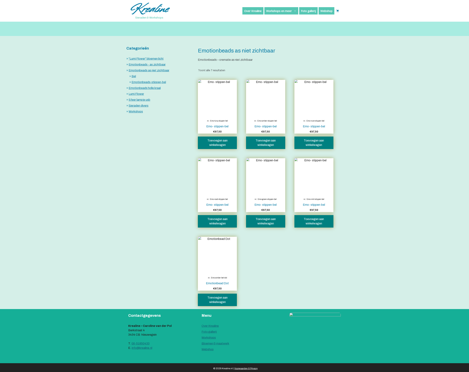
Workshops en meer (279, 11)
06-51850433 (140, 343)
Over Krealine (253, 11)
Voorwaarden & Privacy (246, 368)
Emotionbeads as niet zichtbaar (149, 70)
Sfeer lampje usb (139, 99)
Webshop (326, 11)
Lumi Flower (136, 93)
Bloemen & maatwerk (215, 343)
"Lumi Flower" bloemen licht (146, 58)
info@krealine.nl (142, 347)
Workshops (136, 111)
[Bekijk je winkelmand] (337, 10)
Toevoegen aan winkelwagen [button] (217, 142)
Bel (134, 76)
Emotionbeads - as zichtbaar (147, 64)
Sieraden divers (138, 105)
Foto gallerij (308, 11)
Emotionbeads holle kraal (145, 88)
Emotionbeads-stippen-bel (149, 82)
